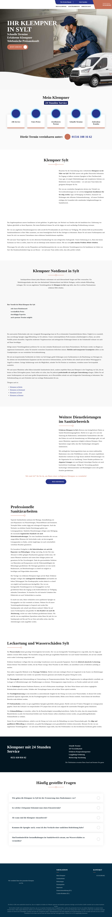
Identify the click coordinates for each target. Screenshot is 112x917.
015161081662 (107, 5)
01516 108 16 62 (82, 136)
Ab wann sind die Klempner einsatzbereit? (29, 818)
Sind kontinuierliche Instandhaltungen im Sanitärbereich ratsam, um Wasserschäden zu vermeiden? (48, 839)
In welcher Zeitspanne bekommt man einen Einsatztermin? (36, 808)
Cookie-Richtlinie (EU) (62, 893)
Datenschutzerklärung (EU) (64, 890)
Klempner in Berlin (16, 387)
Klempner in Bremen (16, 395)
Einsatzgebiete (60, 884)
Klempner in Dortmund (17, 390)
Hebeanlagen (86, 6)
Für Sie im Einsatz (65, 2)
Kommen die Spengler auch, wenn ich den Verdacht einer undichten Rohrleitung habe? (48, 827)
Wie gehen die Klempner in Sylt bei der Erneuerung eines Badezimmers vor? (44, 798)
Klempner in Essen (16, 392)
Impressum (59, 887)
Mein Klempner (61, 6)
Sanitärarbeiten (74, 6)
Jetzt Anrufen (83, 2)
